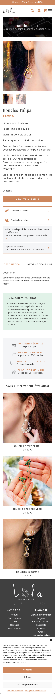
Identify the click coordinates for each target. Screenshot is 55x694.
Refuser (27, 677)
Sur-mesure (14, 618)
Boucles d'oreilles (24, 29)
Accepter (27, 669)
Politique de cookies (15, 690)
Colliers (41, 628)
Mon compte (14, 628)
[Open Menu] (50, 11)
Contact (14, 625)
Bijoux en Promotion (41, 614)
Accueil (8, 29)
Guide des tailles (41, 635)
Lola (15, 621)
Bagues (41, 618)
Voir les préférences (27, 684)
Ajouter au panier (27, 199)
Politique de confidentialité (35, 690)
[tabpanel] (27, 278)
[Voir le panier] (45, 11)
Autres (41, 631)
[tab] (12, 264)
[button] (51, 640)
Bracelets (41, 625)
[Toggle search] (32, 10)
